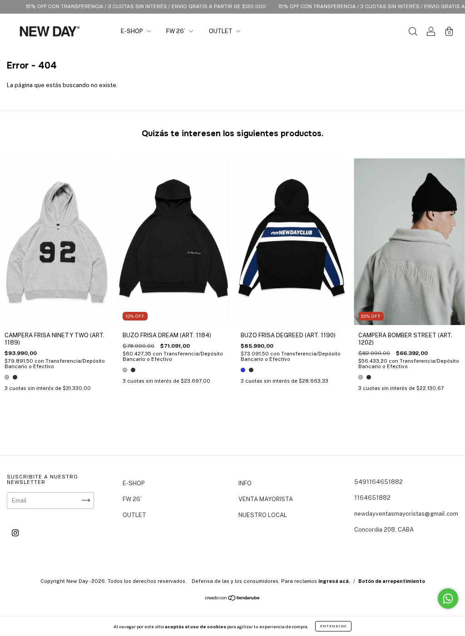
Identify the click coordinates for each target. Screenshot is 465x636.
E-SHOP (132, 31)
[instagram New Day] (15, 532)
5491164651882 (378, 481)
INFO (245, 483)
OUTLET (221, 31)
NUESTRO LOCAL (262, 515)
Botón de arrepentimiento (391, 581)
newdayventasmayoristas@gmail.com (406, 513)
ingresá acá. (334, 581)
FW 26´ (176, 31)
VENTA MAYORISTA (265, 499)
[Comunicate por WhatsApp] (448, 598)
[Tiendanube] (232, 599)
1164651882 (372, 497)
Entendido (333, 626)
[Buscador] (412, 32)
